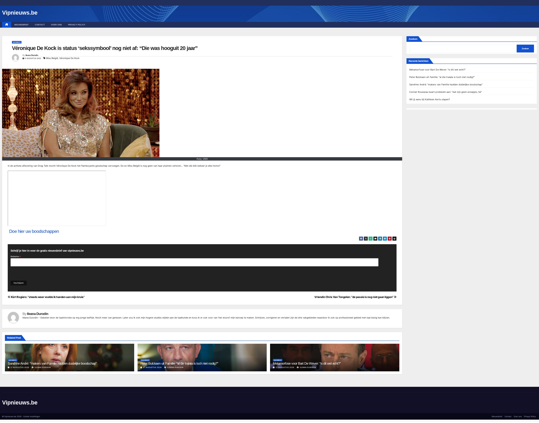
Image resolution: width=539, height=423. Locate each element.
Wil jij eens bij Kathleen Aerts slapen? (429, 99)
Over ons (56, 25)
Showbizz (17, 42)
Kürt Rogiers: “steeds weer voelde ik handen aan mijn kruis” (47, 297)
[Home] (6, 25)
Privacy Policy (76, 25)
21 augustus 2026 (19, 367)
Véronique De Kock (69, 58)
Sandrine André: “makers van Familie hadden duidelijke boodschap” (52, 363)
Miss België (52, 58)
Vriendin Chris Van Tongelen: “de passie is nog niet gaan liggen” (354, 297)
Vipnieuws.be (19, 13)
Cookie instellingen (31, 416)
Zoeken (413, 39)
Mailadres (16, 256)
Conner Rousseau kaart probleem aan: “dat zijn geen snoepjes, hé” (445, 92)
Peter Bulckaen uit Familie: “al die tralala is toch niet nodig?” (179, 363)
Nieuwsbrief (21, 25)
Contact (40, 25)
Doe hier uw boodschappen (34, 231)
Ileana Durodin (32, 55)
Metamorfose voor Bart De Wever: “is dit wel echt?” (307, 363)
